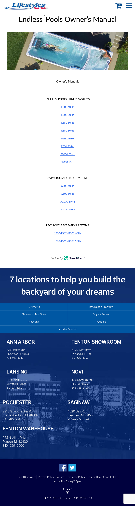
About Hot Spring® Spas (67, 481)
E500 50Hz (67, 115)
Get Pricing (34, 307)
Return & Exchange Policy (70, 477)
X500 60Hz (67, 186)
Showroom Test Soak (34, 314)
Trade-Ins (100, 321)
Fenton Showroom (96, 341)
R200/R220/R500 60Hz (67, 233)
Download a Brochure (101, 307)
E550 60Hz (67, 122)
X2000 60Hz (67, 201)
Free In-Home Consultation (102, 477)
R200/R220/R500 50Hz (67, 241)
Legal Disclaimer (27, 477)
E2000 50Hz (67, 162)
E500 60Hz (67, 107)
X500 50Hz (67, 194)
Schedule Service (67, 329)
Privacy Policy (46, 477)
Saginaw (79, 402)
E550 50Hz (67, 130)
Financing (33, 321)
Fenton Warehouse (28, 428)
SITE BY (67, 488)
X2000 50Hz (67, 209)
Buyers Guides (101, 314)
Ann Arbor (21, 341)
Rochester (17, 402)
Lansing (17, 371)
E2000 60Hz (67, 154)
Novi (77, 371)
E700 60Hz (67, 138)
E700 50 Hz (67, 146)
